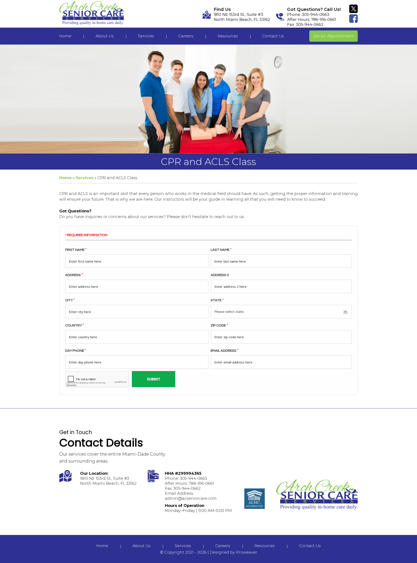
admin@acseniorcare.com (191, 498)
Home (65, 36)
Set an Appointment (333, 36)
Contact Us (273, 36)
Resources (228, 36)
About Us (105, 36)
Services (146, 36)
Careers (185, 36)
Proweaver (246, 552)
